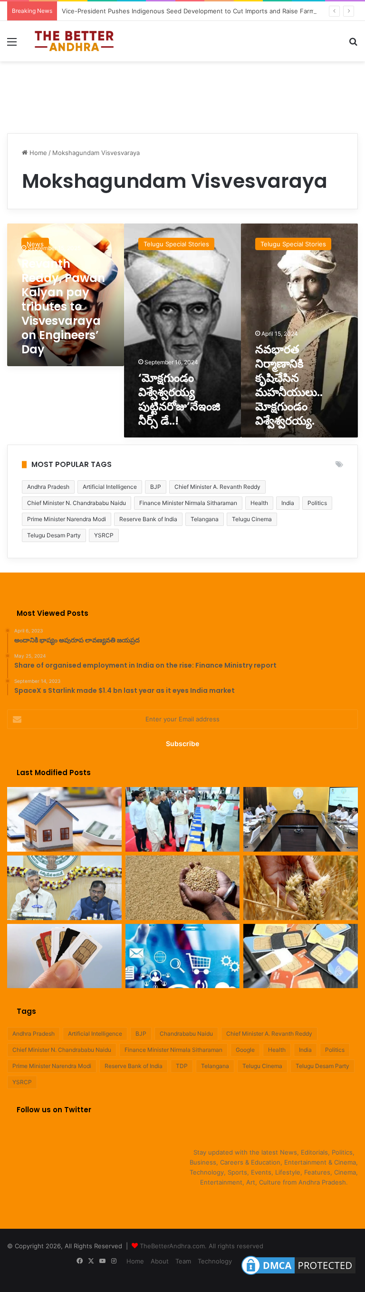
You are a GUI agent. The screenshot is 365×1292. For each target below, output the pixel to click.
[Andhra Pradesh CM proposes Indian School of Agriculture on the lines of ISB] (64, 887)
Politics (317, 502)
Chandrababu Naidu (186, 1033)
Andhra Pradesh (48, 486)
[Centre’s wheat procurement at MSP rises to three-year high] (300, 887)
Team (183, 1261)
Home (37, 152)
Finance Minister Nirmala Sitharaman (188, 502)
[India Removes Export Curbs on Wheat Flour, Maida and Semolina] (182, 887)
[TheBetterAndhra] (74, 41)
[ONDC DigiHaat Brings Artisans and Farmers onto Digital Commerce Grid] (182, 956)
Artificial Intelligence (110, 486)
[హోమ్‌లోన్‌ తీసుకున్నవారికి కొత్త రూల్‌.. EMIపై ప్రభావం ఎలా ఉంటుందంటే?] (64, 819)
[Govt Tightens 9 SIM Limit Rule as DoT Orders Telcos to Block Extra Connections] (300, 956)
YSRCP (104, 535)
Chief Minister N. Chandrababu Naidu (76, 502)
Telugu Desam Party (54, 535)
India (287, 502)
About (160, 1261)
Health (259, 502)
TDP (182, 1065)
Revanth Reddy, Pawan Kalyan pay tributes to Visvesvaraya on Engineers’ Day (63, 306)
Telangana (205, 519)
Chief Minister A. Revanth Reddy (217, 486)
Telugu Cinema (252, 519)
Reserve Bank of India (148, 519)
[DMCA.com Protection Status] (298, 1275)
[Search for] (353, 45)
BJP (155, 486)
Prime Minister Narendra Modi (66, 519)
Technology (215, 1261)
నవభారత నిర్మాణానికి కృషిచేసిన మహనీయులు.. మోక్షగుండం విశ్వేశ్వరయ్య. (290, 384)
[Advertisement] (182, 92)
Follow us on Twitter (54, 1110)
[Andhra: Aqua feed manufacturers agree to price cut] (300, 819)
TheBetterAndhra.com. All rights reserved (201, 1246)
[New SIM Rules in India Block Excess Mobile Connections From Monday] (64, 956)
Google (245, 1049)
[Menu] (12, 45)
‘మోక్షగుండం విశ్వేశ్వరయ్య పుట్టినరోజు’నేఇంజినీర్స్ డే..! (179, 399)
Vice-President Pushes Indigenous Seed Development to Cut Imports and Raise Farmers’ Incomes (207, 11)
